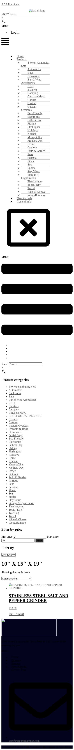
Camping (14, 409)
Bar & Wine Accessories (31, 81)
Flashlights (15, 451)
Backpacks (15, 393)
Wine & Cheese (17, 519)
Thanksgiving (16, 506)
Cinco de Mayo (17, 412)
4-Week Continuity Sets (35, 64)
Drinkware (15, 432)
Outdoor (13, 474)
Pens (11, 483)
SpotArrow (65, 747)
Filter (39, 540)
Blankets (13, 406)
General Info (24, 201)
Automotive (15, 390)
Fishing (13, 448)
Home (12, 457)
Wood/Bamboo (17, 522)
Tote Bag (14, 512)
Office (12, 470)
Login (15, 32)
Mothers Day (16, 467)
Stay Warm (15, 499)
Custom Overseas (28, 108)
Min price (6, 536)
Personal (13, 487)
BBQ (12, 402)
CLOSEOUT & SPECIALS (25, 415)
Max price (53, 536)
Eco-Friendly (16, 438)
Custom (13, 422)
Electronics (15, 441)
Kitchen (13, 461)
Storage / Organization (29, 176)
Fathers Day (15, 445)
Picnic (12, 490)
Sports (12, 496)
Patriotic (13, 480)
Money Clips (16, 464)
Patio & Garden (17, 477)
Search (5, 13)
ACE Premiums (10, 4)
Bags (11, 396)
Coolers (13, 419)
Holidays (14, 454)
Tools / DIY (15, 509)
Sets (11, 493)
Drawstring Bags (18, 428)
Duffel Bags (15, 435)
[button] (10, 25)
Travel (12, 516)
